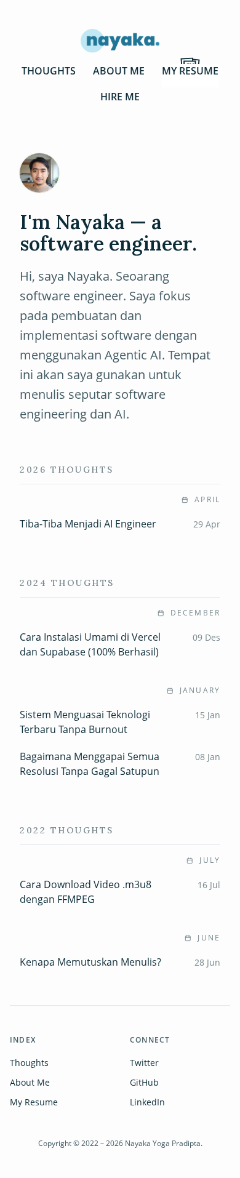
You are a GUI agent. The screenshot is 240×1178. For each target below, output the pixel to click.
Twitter (144, 1062)
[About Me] (39, 173)
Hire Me (120, 96)
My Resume (190, 71)
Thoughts (49, 71)
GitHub (144, 1082)
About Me (119, 71)
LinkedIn (147, 1102)
